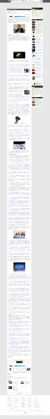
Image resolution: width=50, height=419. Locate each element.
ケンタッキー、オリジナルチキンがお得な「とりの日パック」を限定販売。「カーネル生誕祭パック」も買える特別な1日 (37, 92)
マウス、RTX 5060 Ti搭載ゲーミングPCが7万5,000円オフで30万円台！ (38, 32)
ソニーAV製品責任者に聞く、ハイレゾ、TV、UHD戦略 (23, 369)
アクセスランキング (36, 8)
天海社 (35, 398)
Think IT (9, 398)
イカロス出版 (29, 397)
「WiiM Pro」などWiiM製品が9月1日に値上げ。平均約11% (38, 37)
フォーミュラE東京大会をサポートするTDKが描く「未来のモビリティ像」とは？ (38, 24)
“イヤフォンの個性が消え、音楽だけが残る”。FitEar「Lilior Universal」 (38, 30)
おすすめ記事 (35, 97)
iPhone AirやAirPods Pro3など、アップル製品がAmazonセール (38, 60)
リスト (13, 16)
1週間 (38, 9)
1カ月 (41, 9)
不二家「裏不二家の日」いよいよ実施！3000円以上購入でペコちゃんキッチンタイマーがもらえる (37, 94)
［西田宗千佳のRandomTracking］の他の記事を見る (19, 372)
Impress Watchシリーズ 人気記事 (37, 86)
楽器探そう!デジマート (24, 399)
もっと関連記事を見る (19, 393)
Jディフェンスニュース (31, 399)
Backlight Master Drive (24, 37)
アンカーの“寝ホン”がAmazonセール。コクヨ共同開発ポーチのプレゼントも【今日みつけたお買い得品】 (37, 11)
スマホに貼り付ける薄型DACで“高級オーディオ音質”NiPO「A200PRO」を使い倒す (38, 103)
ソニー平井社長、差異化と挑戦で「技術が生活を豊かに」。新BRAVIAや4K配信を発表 (27, 383)
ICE (34, 397)
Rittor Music (23, 397)
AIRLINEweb (30, 398)
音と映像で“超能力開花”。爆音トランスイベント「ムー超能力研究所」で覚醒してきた (38, 74)
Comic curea (36, 399)
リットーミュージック (24, 398)
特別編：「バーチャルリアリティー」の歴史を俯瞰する (15, 369)
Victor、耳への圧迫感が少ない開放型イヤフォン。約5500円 (38, 47)
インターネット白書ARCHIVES (11, 408)
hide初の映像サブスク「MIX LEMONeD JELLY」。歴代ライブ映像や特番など (38, 42)
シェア (16, 16)
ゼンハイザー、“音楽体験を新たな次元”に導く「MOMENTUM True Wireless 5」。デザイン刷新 (37, 16)
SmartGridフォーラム (16, 398)
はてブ (20, 16)
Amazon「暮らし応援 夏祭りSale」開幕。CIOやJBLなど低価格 (38, 53)
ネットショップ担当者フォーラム (17, 399)
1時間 (33, 9)
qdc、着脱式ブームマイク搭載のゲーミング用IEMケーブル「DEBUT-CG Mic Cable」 (38, 65)
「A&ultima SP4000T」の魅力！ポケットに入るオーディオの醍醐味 (38, 27)
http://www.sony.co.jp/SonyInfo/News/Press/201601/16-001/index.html (17, 377)
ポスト (11, 16)
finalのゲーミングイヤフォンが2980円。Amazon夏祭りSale (38, 56)
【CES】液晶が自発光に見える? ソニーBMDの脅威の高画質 (15, 389)
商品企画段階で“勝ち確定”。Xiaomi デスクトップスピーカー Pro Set (38, 105)
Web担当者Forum (9, 399)
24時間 (36, 9)
